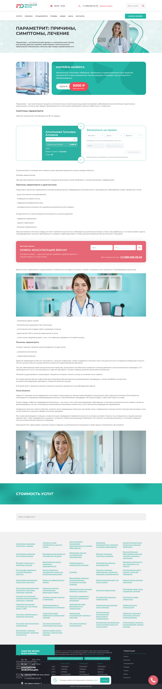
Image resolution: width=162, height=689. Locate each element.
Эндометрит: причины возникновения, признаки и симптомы (27, 632)
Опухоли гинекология (105, 590)
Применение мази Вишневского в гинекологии (77, 606)
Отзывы (53, 16)
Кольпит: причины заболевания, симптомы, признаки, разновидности (107, 572)
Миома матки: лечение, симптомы (133, 581)
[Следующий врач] (81, 160)
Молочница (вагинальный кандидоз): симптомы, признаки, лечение (27, 590)
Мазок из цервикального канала (53, 581)
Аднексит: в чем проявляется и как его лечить (52, 545)
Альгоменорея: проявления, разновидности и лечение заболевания (80, 545)
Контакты (80, 16)
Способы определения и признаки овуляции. (27, 615)
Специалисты (41, 16)
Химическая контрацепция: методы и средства (80, 615)
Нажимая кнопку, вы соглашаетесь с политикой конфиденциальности (107, 157)
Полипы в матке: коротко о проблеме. (54, 598)
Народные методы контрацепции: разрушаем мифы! (51, 590)
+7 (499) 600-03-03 (131, 257)
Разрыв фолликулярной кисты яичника (106, 606)
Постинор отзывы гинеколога (130, 598)
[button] (74, 139)
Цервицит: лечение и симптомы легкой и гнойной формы (132, 615)
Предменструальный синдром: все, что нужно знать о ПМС (26, 606)
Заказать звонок (106, 6)
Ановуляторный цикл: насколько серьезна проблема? (132, 545)
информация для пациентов (93, 654)
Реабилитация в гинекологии (130, 606)
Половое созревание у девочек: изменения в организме (79, 598)
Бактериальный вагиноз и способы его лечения (54, 555)
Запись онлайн (135, 16)
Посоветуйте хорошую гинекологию (106, 598)
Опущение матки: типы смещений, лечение (133, 590)
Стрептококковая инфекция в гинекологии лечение (53, 615)
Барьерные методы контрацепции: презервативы (77, 555)
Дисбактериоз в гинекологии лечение (78, 564)
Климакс (73, 572)
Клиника (29, 16)
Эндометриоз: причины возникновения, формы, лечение (133, 624)
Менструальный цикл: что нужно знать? (107, 581)
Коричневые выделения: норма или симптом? (26, 581)
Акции (63, 16)
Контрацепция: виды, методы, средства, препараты (132, 572)
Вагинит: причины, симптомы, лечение (104, 555)
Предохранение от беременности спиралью (54, 606)
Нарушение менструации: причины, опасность (80, 590)
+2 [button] (74, 139)
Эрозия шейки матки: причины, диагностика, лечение (53, 632)
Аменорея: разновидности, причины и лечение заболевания (107, 545)
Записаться (133, 152)
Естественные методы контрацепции (105, 564)
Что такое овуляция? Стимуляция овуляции (52, 624)
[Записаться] (139, 247)
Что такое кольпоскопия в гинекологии (27, 624)
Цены (70, 16)
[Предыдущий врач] (81, 126)
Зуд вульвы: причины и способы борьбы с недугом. (26, 572)
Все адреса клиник (33, 683)
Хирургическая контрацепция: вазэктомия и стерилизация (102, 615)
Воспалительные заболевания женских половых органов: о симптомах (132, 555)
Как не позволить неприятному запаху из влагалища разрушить (53, 572)
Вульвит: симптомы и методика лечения (25, 564)
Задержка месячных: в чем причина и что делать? (132, 564)
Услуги (19, 16)
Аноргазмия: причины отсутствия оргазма (25, 555)
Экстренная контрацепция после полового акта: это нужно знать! (107, 624)
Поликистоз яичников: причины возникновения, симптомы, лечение (27, 598)
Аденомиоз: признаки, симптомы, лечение (25, 545)
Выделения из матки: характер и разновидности (52, 564)
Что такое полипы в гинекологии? (78, 624)
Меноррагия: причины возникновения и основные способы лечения (79, 581)
